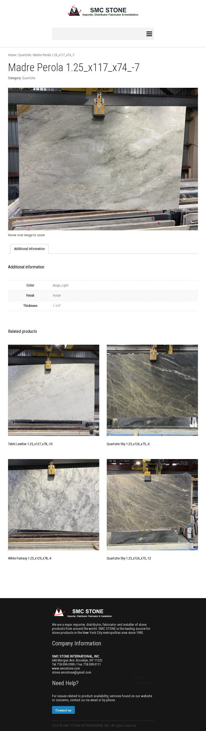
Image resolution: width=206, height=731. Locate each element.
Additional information (29, 249)
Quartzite (25, 55)
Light (64, 285)
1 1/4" (56, 306)
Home (12, 55)
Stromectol (139, 677)
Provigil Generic (143, 683)
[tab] (29, 249)
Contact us (63, 709)
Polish (57, 295)
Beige (56, 285)
